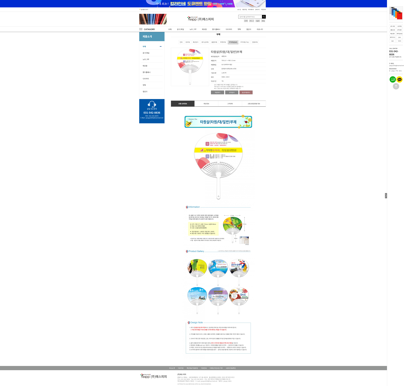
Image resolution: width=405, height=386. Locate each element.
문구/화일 (180, 29)
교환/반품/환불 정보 (254, 104)
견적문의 (232, 92)
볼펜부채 (214, 42)
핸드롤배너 (216, 29)
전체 (181, 42)
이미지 (399, 41)
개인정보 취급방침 (192, 368)
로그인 (239, 9)
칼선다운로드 (246, 92)
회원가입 (244, 9)
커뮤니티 (260, 29)
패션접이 (195, 42)
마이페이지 (251, 9)
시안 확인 (399, 26)
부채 (169, 29)
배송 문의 (392, 33)
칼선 (393, 41)
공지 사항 (392, 26)
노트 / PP (193, 29)
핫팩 (239, 29)
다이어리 (229, 29)
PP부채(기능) (244, 42)
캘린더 (248, 29)
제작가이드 (392, 37)
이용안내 (204, 368)
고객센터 (230, 104)
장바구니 (257, 9)
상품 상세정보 (182, 104)
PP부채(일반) (233, 42)
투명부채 (223, 42)
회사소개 (172, 368)
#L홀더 (258, 21)
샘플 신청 (392, 30)
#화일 (263, 21)
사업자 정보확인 (231, 368)
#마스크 (252, 21)
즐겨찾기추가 (144, 9)
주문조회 (263, 9)
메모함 (204, 29)
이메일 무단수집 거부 (216, 368)
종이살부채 (205, 42)
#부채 (245, 21)
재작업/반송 (399, 33)
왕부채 (188, 42)
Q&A (399, 37)
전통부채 (255, 42)
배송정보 (206, 104)
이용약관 (180, 368)
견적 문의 (399, 30)
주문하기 (217, 92)
